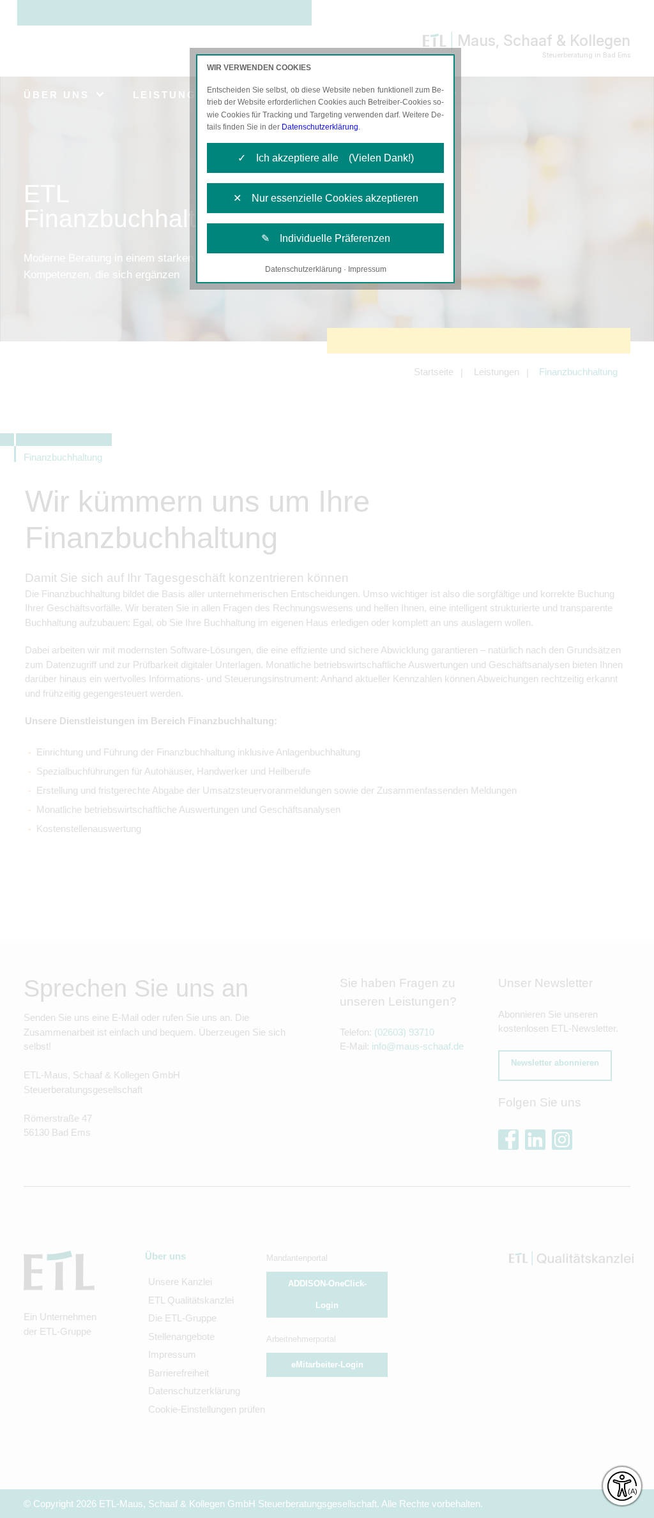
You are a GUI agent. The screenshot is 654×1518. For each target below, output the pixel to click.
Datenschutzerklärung (320, 127)
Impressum (367, 269)
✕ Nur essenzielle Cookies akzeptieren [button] (325, 198)
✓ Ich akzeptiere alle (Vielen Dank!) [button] (326, 158)
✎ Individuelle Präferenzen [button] (325, 238)
